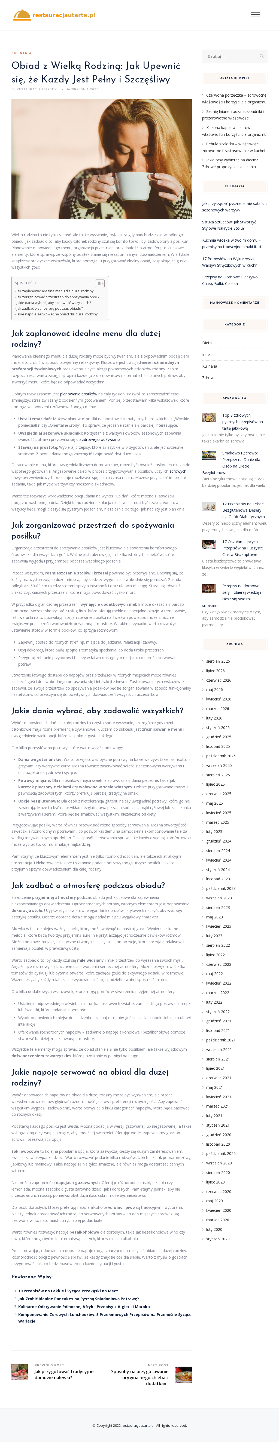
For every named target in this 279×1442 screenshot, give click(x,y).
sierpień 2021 (218, 1059)
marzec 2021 (217, 1106)
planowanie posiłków (78, 393)
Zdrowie (209, 377)
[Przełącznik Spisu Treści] (97, 283)
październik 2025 (221, 755)
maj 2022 (214, 973)
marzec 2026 (217, 708)
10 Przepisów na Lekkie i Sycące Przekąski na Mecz (68, 1290)
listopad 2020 (218, 1144)
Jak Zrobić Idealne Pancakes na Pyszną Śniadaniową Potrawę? (78, 1298)
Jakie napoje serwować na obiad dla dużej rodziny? (58, 314)
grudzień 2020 (218, 1134)
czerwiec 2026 (218, 680)
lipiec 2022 (215, 954)
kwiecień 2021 (218, 1096)
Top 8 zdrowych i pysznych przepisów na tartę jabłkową (242, 422)
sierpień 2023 (218, 907)
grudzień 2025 (218, 736)
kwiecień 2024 (218, 860)
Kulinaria (21, 53)
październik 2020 (221, 1153)
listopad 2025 (218, 746)
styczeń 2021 (218, 1125)
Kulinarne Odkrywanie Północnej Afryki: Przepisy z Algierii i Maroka (84, 1306)
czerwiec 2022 (218, 964)
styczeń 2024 (218, 869)
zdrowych (177, 471)
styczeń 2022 (218, 1011)
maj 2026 (214, 689)
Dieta (207, 342)
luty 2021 (214, 1115)
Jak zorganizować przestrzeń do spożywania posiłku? (60, 297)
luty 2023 (214, 935)
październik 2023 (221, 888)
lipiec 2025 (215, 784)
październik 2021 (221, 1040)
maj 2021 (214, 1087)
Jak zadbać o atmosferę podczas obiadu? (50, 308)
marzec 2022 (217, 992)
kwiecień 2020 (218, 1210)
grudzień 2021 (218, 1020)
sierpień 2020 (218, 1172)
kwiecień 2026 (218, 699)
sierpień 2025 (218, 774)
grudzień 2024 (218, 841)
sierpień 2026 (218, 661)
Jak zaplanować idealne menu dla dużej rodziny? (56, 291)
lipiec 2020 (215, 1182)
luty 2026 (214, 718)
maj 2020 (214, 1200)
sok (159, 1157)
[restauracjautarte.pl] (54, 15)
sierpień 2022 (218, 945)
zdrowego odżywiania (101, 439)
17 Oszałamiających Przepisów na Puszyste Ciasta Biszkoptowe (242, 548)
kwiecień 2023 (218, 926)
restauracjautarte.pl (138, 1425)
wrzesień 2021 (219, 1049)
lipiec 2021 (215, 1068)
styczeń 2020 (218, 1238)
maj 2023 (214, 917)
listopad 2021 (218, 1030)
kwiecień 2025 (218, 812)
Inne (206, 354)
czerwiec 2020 (218, 1191)
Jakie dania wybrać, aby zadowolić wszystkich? (54, 302)
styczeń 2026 (218, 727)
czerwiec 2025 (218, 793)
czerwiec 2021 (218, 1077)
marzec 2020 (217, 1219)
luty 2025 (214, 831)
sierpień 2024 (218, 850)
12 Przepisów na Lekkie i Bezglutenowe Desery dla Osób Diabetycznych (244, 510)
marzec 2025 (217, 822)
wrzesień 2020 (219, 1163)
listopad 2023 (218, 878)
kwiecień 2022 (218, 983)
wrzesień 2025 (219, 765)
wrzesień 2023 (219, 897)
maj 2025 (214, 803)
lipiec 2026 (215, 670)
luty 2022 (214, 1002)
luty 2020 (214, 1229)
